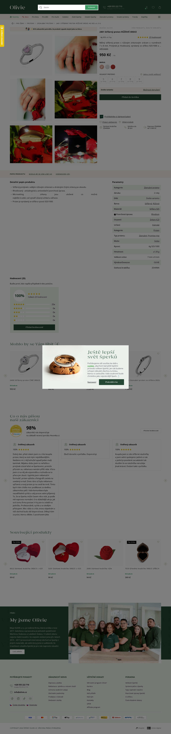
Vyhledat (91, 7)
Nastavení (91, 382)
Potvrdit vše (111, 382)
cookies (90, 366)
